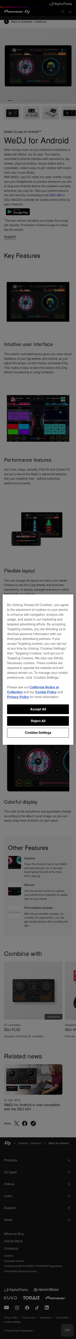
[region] (38, 669)
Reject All (38, 720)
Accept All (38, 709)
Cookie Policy (46, 692)
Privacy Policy (18, 696)
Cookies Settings (38, 732)
